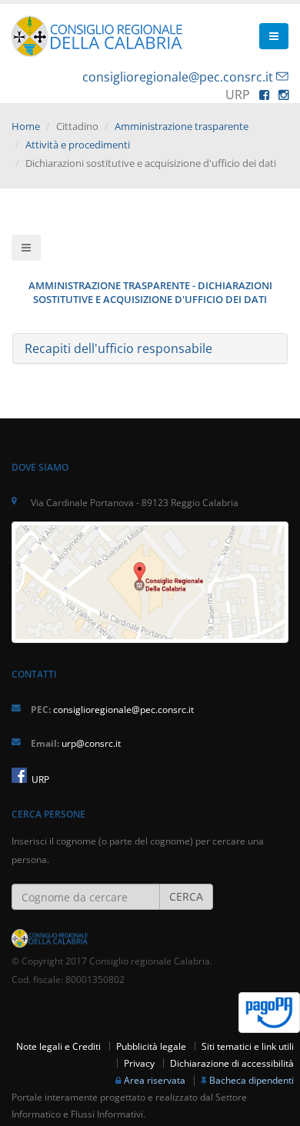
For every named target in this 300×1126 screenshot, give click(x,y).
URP (39, 779)
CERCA (186, 896)
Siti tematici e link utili (248, 1046)
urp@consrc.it (91, 743)
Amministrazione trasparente (181, 126)
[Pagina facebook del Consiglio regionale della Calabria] (19, 775)
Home (26, 126)
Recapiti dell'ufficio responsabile (118, 348)
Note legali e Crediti (58, 1046)
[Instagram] (283, 94)
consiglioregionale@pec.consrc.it (177, 76)
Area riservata (154, 1080)
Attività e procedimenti (77, 145)
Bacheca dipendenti (251, 1080)
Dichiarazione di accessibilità (232, 1063)
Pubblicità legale (151, 1046)
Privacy (139, 1063)
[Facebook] (264, 94)
